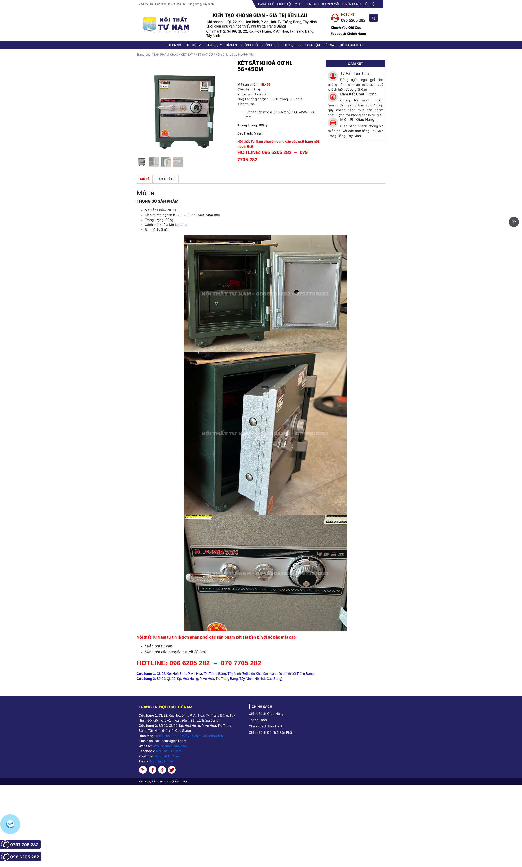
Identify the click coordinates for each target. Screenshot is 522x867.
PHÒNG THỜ (249, 45)
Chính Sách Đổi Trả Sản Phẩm (272, 732)
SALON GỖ (174, 45)
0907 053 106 (213, 736)
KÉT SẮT (330, 45)
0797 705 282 (190, 736)
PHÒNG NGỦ (270, 45)
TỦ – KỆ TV (193, 45)
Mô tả (144, 179)
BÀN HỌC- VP (292, 45)
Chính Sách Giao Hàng (266, 713)
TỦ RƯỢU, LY (213, 45)
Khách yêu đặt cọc (346, 27)
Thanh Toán (258, 720)
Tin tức (312, 4)
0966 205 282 (166, 736)
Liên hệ (368, 4)
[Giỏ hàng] (514, 222)
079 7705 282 (242, 663)
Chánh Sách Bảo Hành (266, 726)
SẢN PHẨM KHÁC (352, 45)
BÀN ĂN (231, 45)
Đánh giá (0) (166, 179)
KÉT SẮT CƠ (204, 54)
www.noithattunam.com (170, 746)
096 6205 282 (276, 152)
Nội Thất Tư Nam (168, 751)
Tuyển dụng (351, 4)
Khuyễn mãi (330, 4)
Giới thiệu (284, 4)
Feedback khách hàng (348, 34)
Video (299, 4)
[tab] (145, 179)
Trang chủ (266, 4)
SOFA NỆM (312, 45)
